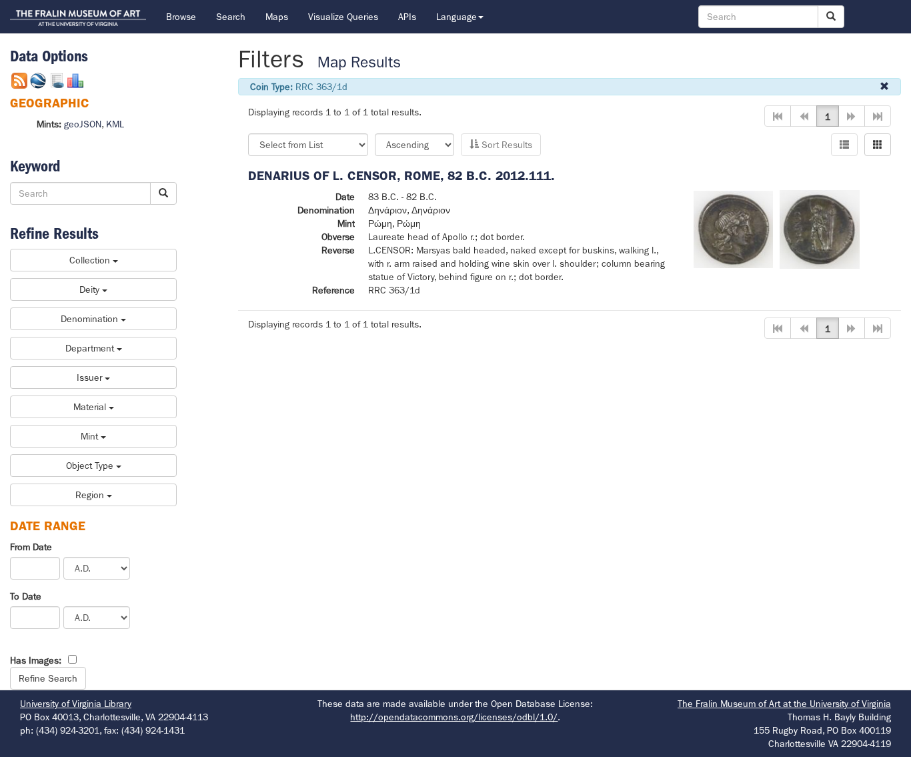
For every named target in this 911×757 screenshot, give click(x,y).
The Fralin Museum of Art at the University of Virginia (784, 704)
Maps (276, 17)
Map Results (359, 62)
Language (456, 17)
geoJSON (82, 124)
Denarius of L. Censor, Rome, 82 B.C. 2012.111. (401, 175)
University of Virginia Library (75, 704)
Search (230, 17)
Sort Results (505, 145)
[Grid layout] (877, 144)
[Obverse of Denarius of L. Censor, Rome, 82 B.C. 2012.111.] (734, 228)
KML (115, 124)
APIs (407, 17)
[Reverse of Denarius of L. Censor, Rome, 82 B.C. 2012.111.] (820, 228)
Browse (181, 17)
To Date (25, 596)
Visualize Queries (343, 17)
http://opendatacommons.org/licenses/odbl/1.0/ (454, 717)
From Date (31, 547)
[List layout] (844, 144)
